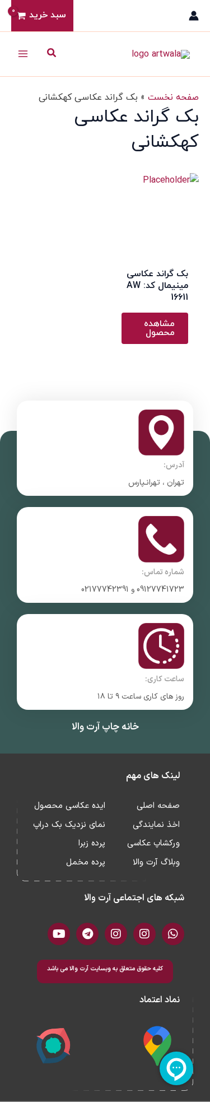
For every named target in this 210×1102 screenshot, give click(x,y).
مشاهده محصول (159, 328)
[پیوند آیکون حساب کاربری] (194, 16)
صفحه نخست (173, 97)
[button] (51, 54)
